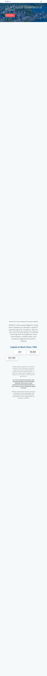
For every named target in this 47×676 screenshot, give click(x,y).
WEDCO (7, 1)
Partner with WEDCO (9, 15)
